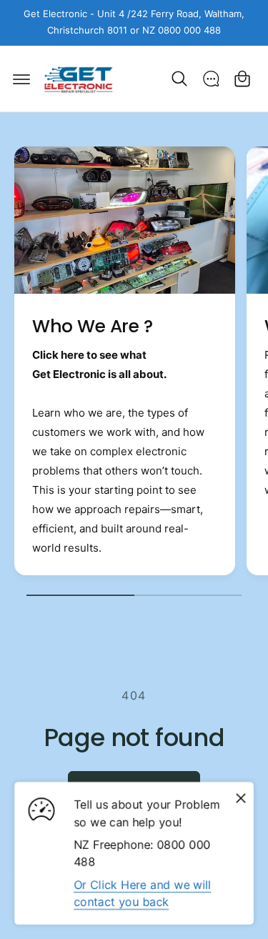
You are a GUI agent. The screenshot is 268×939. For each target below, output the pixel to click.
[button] (21, 78)
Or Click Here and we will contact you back (142, 893)
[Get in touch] (211, 78)
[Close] (241, 798)
